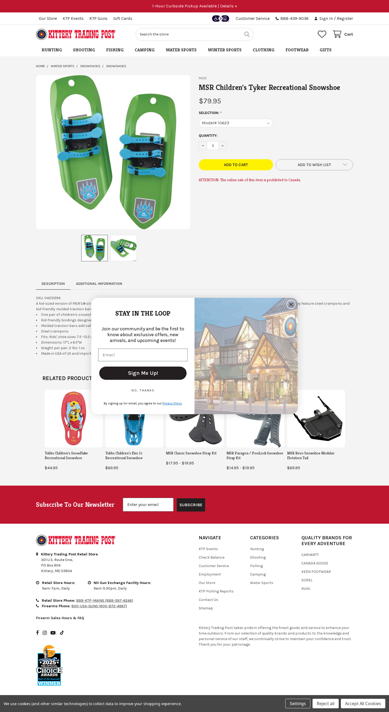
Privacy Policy (172, 403)
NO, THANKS (143, 390)
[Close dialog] (291, 304)
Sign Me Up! (143, 373)
